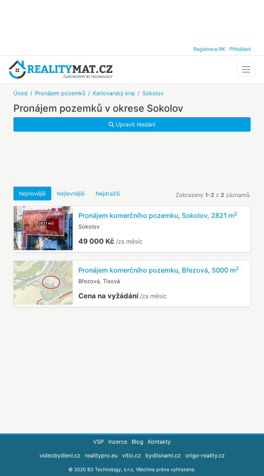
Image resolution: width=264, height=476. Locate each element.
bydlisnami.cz (163, 455)
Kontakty (159, 441)
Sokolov (153, 93)
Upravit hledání (134, 124)
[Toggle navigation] (246, 69)
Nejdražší (108, 193)
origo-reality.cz (205, 455)
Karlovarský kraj (114, 93)
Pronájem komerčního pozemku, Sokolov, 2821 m (157, 215)
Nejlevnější (71, 193)
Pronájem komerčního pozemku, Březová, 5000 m (158, 270)
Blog (137, 441)
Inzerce (117, 441)
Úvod (20, 93)
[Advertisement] (132, 20)
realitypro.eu (101, 455)
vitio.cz (131, 455)
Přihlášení (240, 49)
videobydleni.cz (60, 455)
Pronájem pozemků (60, 93)
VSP (98, 441)
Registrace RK (209, 49)
